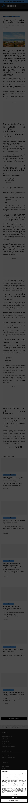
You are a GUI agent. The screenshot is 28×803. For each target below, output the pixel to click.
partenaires (8, 773)
